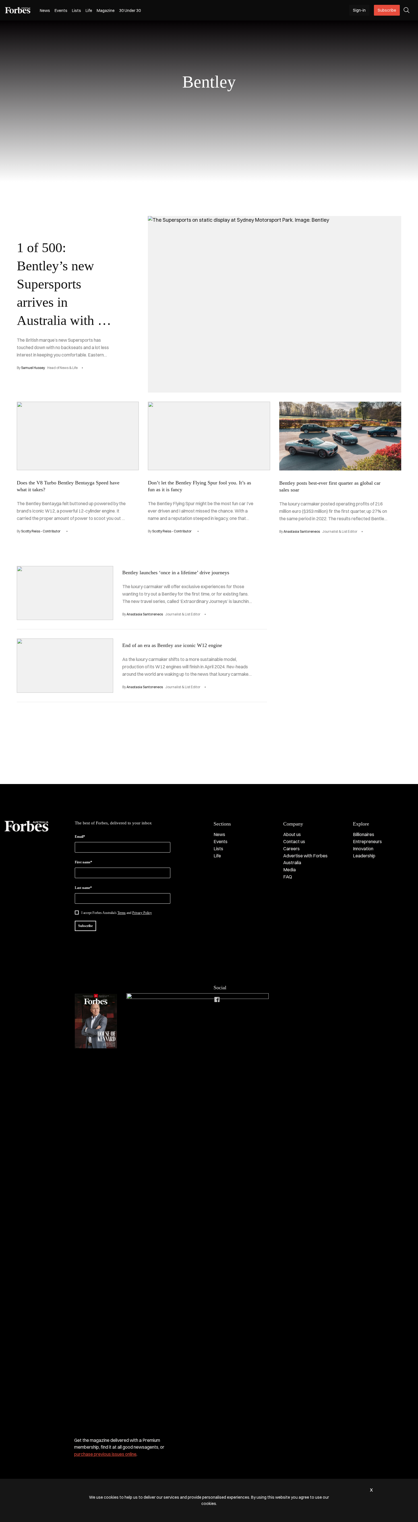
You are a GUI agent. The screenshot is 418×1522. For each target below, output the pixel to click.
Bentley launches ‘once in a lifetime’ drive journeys (175, 572)
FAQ (287, 877)
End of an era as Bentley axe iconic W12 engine (172, 645)
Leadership (364, 856)
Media (289, 869)
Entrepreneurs (367, 841)
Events (61, 10)
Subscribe (387, 10)
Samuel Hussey (33, 368)
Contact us (294, 841)
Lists (76, 10)
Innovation (363, 848)
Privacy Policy (142, 913)
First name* (83, 862)
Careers (291, 848)
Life (89, 10)
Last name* (83, 888)
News (45, 10)
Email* (80, 837)
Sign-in (359, 10)
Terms (121, 913)
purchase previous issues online (105, 1454)
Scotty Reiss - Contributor (41, 531)
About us (292, 834)
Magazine (106, 10)
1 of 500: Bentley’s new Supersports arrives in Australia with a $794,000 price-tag (60, 302)
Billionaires (363, 834)
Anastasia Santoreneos (302, 531)
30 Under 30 (130, 10)
